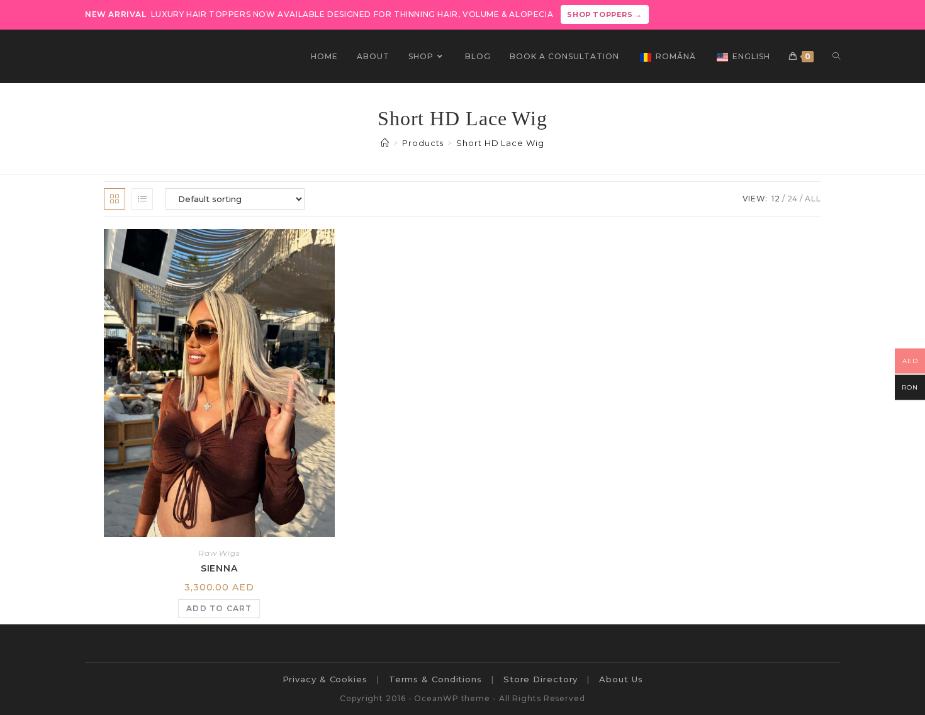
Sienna (219, 568)
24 (793, 198)
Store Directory (540, 679)
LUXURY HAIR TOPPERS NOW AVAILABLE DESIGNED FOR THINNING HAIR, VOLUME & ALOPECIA (363, 14)
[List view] (142, 199)
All (813, 198)
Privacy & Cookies (325, 679)
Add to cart (219, 608)
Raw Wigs (219, 553)
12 (775, 198)
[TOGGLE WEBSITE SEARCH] (836, 56)
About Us (620, 679)
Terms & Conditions (435, 679)
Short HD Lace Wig (500, 143)
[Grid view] (114, 199)
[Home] (385, 143)
